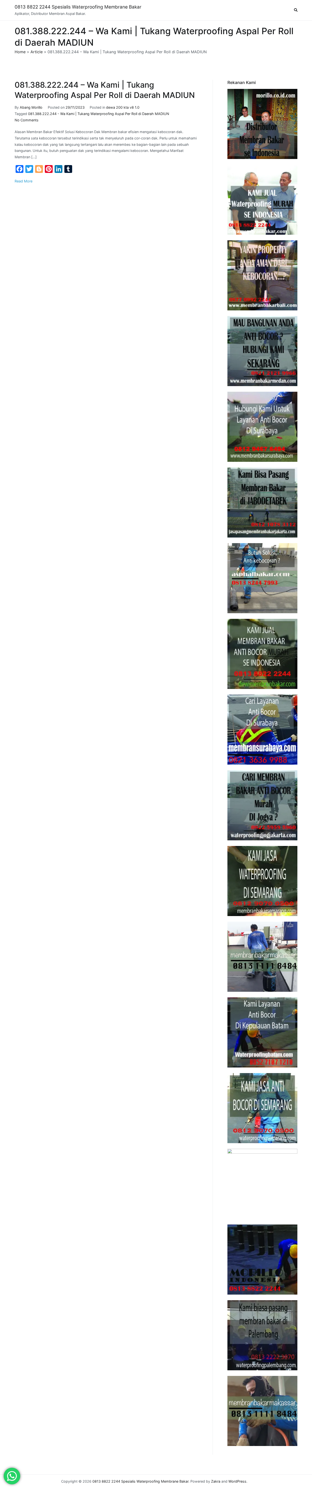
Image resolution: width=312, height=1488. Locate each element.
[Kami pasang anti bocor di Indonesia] (262, 1259)
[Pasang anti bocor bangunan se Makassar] (262, 957)
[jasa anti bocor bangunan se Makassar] (262, 1411)
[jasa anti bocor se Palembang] (262, 1335)
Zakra (215, 1481)
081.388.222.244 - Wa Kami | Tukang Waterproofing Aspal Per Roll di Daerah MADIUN (98, 114)
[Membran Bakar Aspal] (262, 200)
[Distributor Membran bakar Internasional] (262, 124)
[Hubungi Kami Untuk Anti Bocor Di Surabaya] (262, 427)
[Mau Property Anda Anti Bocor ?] (262, 1184)
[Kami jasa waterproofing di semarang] (262, 881)
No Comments (27, 120)
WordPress (237, 1481)
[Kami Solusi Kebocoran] (262, 578)
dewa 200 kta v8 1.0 (122, 107)
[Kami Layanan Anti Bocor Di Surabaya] (262, 730)
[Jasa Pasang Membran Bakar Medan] (262, 351)
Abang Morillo (31, 107)
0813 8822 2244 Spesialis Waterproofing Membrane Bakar (78, 7)
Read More (23, 181)
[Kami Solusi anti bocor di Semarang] (262, 1108)
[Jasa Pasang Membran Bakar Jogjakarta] (262, 805)
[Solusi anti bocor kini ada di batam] (262, 1032)
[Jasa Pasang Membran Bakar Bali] (262, 275)
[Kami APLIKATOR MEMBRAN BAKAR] (262, 654)
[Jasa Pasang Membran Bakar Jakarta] (262, 502)
